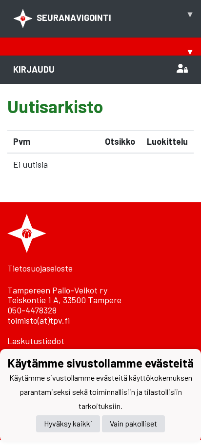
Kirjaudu (34, 69)
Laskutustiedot (35, 340)
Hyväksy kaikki (68, 423)
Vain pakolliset (133, 423)
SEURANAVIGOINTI (114, 15)
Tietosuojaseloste (40, 268)
